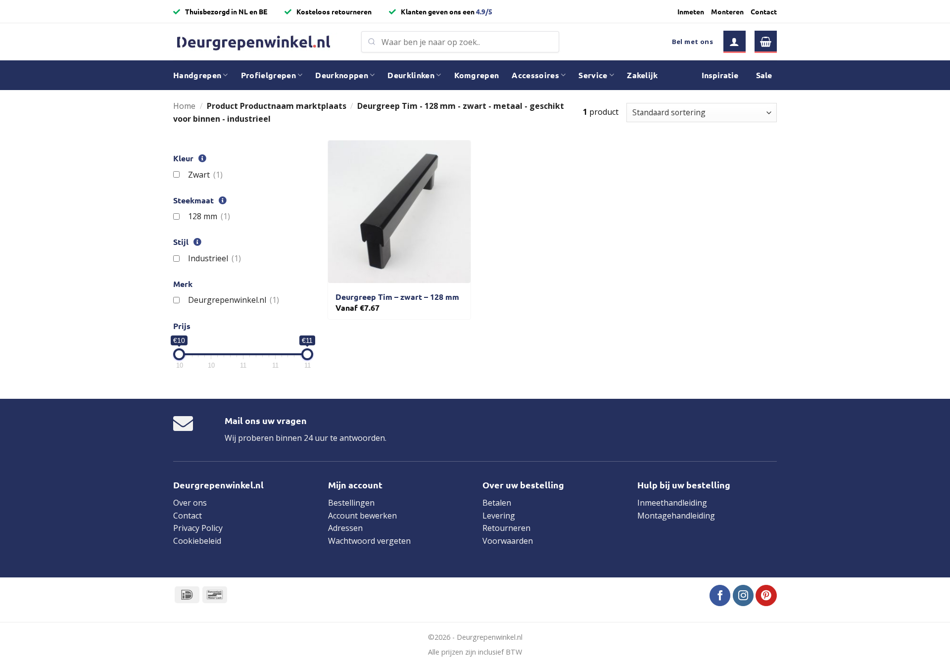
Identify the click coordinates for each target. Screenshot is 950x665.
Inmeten (690, 11)
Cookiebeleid (197, 540)
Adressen (345, 527)
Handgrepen (197, 75)
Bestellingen (351, 502)
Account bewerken (362, 515)
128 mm (209, 216)
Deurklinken (410, 75)
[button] (734, 42)
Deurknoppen (341, 75)
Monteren (727, 11)
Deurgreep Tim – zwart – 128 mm (397, 297)
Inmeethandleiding (672, 502)
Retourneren (506, 527)
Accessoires (535, 75)
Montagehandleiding (676, 515)
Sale (764, 75)
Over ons (190, 502)
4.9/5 (484, 11)
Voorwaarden (507, 540)
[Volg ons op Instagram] (743, 595)
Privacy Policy (198, 527)
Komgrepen (476, 75)
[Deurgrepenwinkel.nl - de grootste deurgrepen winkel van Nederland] (259, 42)
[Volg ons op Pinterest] (766, 595)
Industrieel (214, 258)
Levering (498, 515)
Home (184, 105)
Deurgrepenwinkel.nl (233, 299)
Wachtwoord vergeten (369, 540)
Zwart (205, 174)
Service (592, 75)
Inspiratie (720, 75)
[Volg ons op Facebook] (720, 595)
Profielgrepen (268, 75)
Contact (764, 11)
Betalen (496, 502)
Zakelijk (642, 75)
